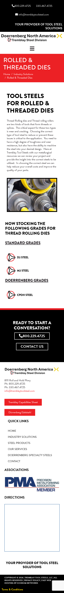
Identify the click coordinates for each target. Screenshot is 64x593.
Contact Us (32, 346)
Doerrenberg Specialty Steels (30, 455)
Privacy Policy (32, 580)
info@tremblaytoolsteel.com (33, 14)
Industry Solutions (22, 437)
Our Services (17, 449)
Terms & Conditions (12, 589)
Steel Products (19, 443)
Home (12, 431)
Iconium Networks (27, 583)
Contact (14, 461)
